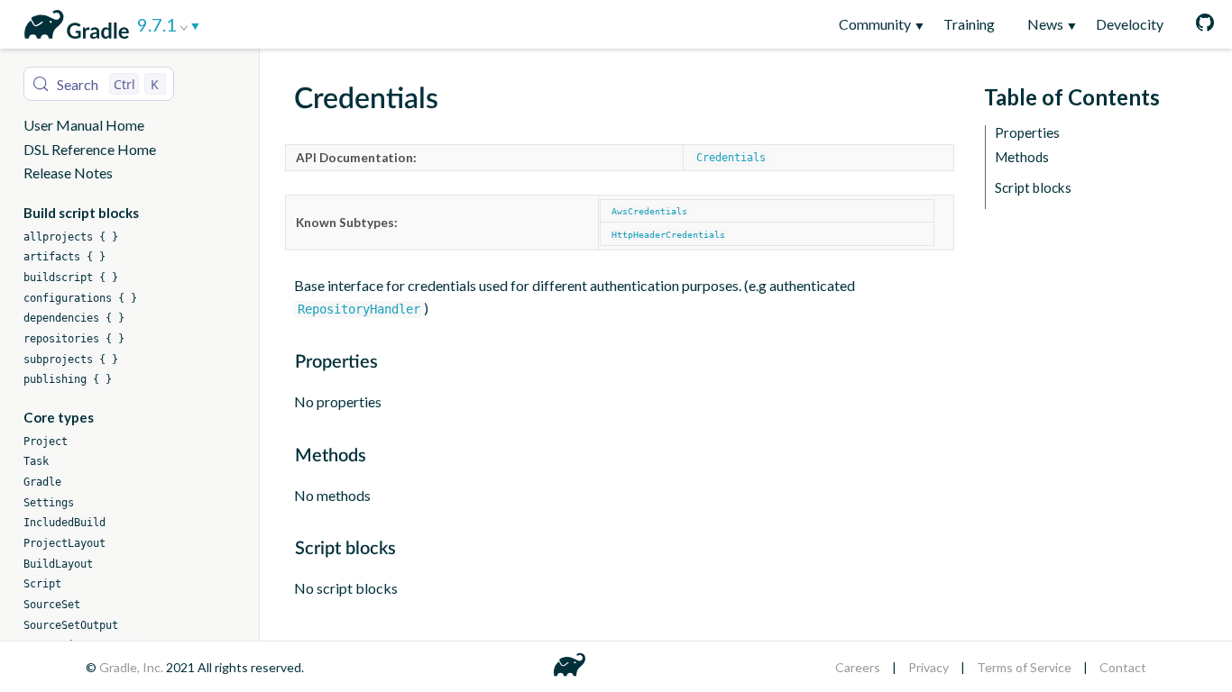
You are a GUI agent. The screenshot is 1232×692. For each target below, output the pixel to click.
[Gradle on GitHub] (1197, 24)
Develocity (1129, 23)
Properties (1027, 133)
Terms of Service (1024, 667)
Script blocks (1033, 188)
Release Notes (68, 172)
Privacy (928, 667)
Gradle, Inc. (132, 667)
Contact (1122, 667)
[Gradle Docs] (73, 21)
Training (969, 23)
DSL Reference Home (89, 149)
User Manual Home (83, 124)
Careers (857, 667)
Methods (1022, 157)
